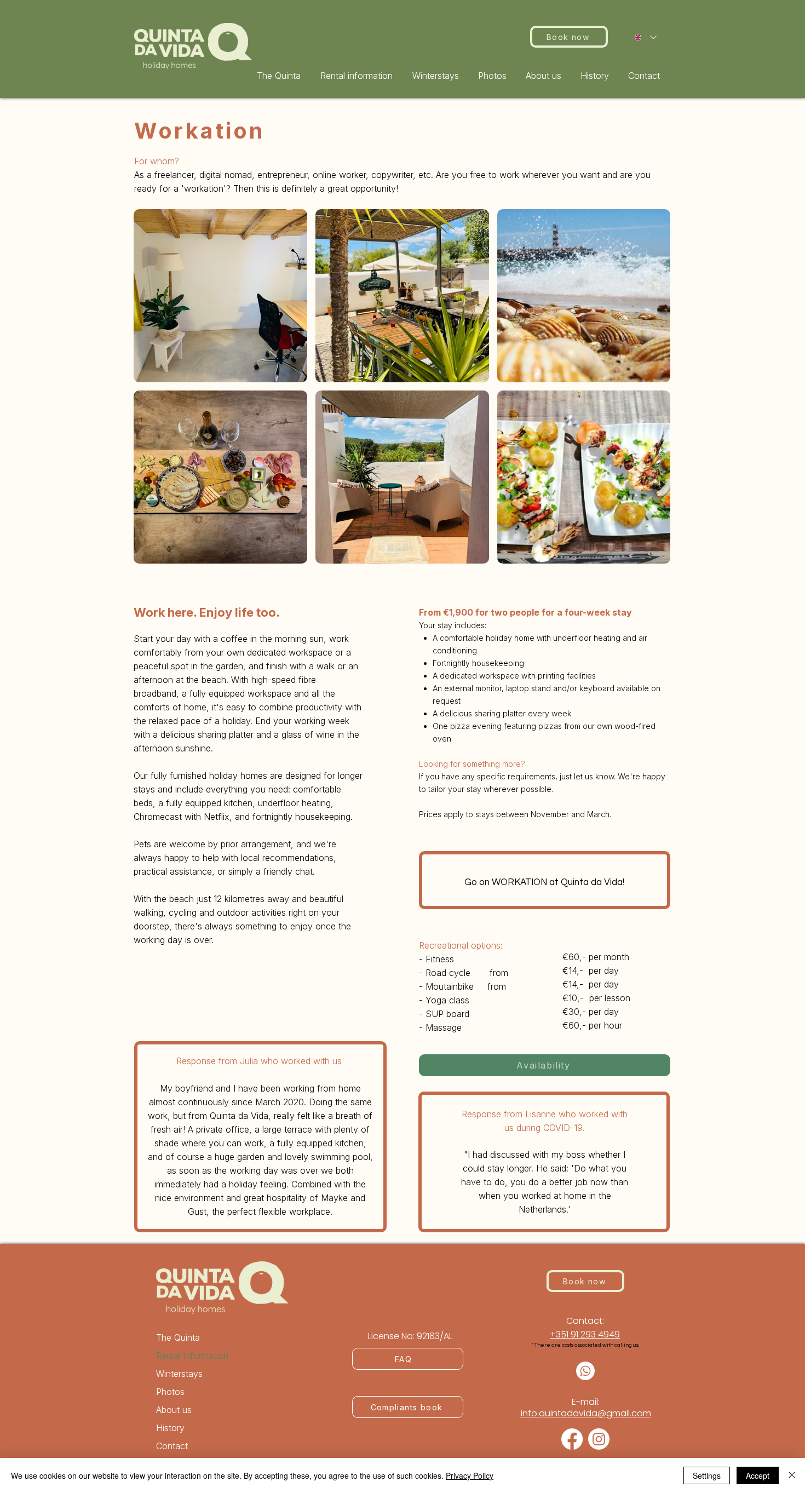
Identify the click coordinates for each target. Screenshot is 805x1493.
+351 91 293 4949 (585, 1334)
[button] (358, 75)
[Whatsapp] (585, 1371)
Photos (170, 1391)
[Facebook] (572, 1439)
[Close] (791, 1475)
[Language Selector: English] (645, 37)
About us (174, 1409)
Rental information (192, 1355)
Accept (757, 1475)
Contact (172, 1445)
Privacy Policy (469, 1475)
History (170, 1427)
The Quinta (178, 1337)
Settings (707, 1475)
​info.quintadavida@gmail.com (586, 1413)
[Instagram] (599, 1439)
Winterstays (179, 1373)
